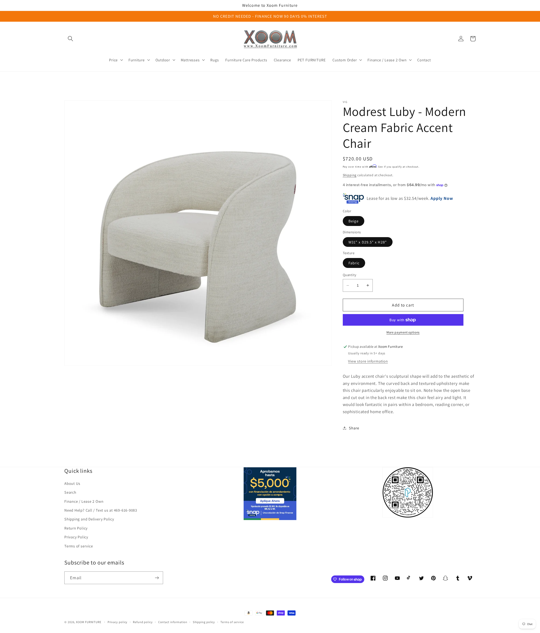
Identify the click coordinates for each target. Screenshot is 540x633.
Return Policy (76, 528)
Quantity (349, 274)
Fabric (354, 262)
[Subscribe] (157, 577)
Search (70, 492)
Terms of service (78, 545)
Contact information (172, 622)
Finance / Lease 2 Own (83, 501)
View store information (368, 361)
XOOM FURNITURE (88, 622)
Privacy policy (118, 622)
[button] (70, 39)
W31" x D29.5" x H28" (367, 242)
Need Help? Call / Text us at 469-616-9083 (100, 510)
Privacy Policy (76, 536)
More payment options (403, 332)
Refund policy (143, 622)
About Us (72, 483)
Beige (353, 220)
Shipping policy (204, 622)
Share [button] (354, 427)
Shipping (349, 175)
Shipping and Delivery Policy (89, 518)
